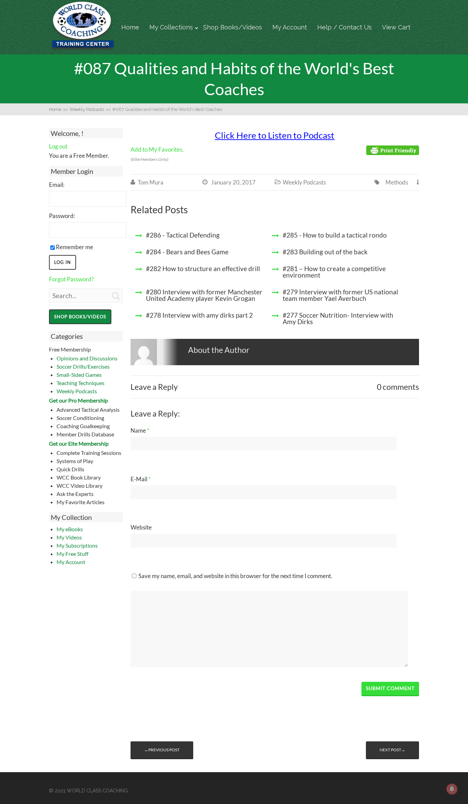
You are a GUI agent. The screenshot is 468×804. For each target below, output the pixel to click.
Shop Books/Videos (232, 27)
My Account (289, 27)
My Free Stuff (72, 553)
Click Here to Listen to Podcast (274, 135)
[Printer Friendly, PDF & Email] (392, 150)
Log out (58, 146)
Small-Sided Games (79, 374)
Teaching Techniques (80, 383)
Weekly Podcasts (77, 391)
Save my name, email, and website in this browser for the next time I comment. (235, 575)
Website (141, 527)
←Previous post (162, 749)
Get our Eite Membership (79, 443)
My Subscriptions (77, 545)
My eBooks (70, 529)
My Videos (69, 537)
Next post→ (392, 749)
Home (130, 27)
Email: (56, 184)
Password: (62, 215)
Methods (396, 182)
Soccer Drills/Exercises (83, 366)
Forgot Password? (71, 279)
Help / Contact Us (344, 27)
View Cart (396, 27)
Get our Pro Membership (78, 400)
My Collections (171, 27)
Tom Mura (150, 182)
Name (140, 430)
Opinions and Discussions (87, 358)
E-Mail (141, 479)
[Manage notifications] (451, 788)
